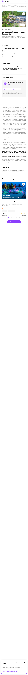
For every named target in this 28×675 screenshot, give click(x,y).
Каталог (9, 5)
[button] (8, 217)
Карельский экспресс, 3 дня (9, 201)
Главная (3, 5)
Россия (15, 5)
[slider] (23, 213)
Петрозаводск (4, 6)
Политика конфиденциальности (10, 671)
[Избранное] (23, 13)
